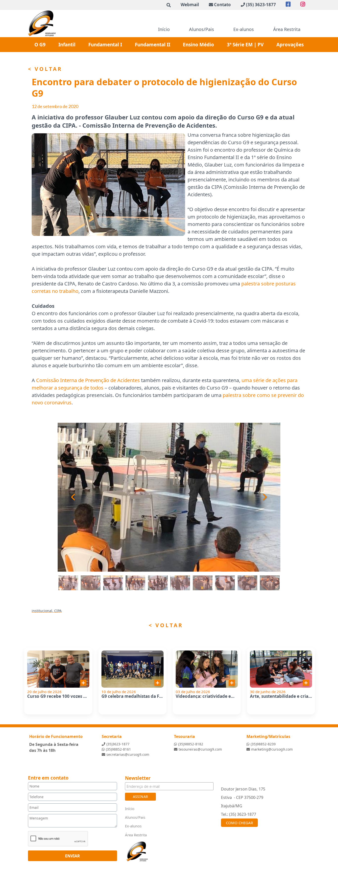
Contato (222, 4)
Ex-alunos (243, 29)
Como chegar (239, 822)
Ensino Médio (198, 44)
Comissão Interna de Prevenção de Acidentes (88, 380)
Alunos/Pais (201, 29)
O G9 (40, 44)
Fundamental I (105, 44)
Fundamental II (152, 44)
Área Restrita (286, 29)
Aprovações (290, 44)
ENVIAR (72, 855)
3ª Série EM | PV (245, 44)
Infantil (66, 44)
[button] (67, 497)
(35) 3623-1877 (261, 4)
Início (164, 29)
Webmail (190, 4)
